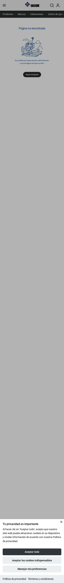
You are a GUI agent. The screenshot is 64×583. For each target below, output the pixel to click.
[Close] (61, 521)
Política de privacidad (14, 578)
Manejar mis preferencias (32, 569)
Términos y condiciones (41, 578)
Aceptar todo (32, 551)
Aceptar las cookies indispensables (32, 560)
